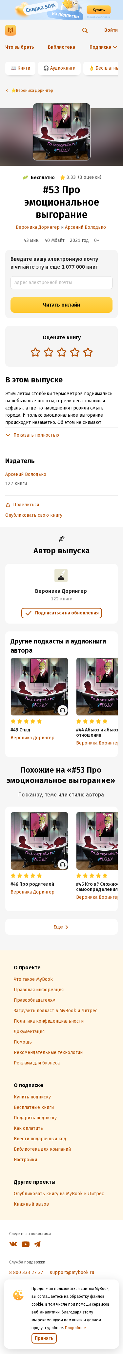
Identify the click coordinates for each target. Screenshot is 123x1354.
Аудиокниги (62, 68)
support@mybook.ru (72, 1272)
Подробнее (75, 1328)
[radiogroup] (61, 353)
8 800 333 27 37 (26, 1272)
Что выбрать (19, 47)
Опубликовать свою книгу (33, 515)
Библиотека (61, 47)
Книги (23, 68)
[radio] (35, 352)
